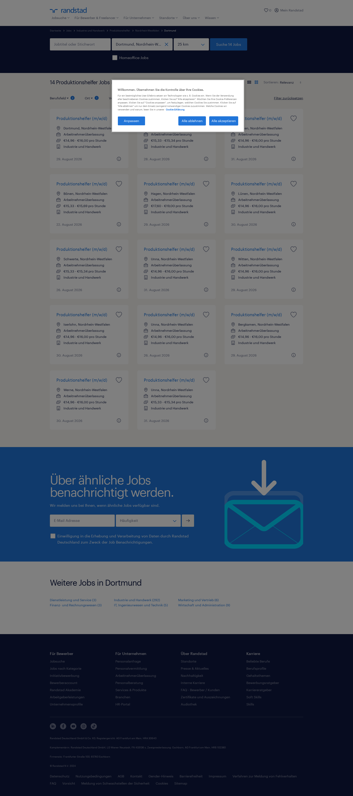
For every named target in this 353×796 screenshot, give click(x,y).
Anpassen (131, 121)
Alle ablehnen (192, 121)
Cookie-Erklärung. (175, 109)
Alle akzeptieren (223, 121)
